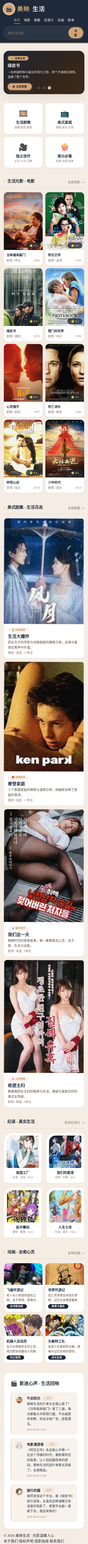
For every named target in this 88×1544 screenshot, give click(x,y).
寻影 (75, 33)
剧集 (37, 20)
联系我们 (57, 1541)
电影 (27, 20)
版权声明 (26, 1541)
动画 (61, 20)
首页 (17, 20)
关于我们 (11, 1541)
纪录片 (49, 20)
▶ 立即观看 (20, 87)
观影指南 (41, 1541)
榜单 (71, 20)
